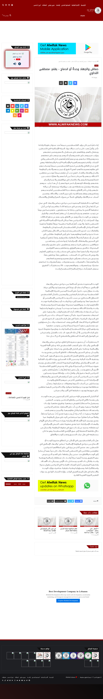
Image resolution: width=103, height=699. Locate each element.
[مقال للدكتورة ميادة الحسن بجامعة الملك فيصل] (68, 521)
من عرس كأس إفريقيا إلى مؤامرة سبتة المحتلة (48, 529)
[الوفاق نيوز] (93, 10)
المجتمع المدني (65, 5)
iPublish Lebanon (70, 677)
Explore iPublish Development (68, 601)
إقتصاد (58, 5)
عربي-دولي (51, 5)
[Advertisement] (51, 26)
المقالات (44, 5)
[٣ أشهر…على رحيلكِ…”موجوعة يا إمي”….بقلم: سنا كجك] (89, 521)
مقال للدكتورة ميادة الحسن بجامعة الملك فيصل (68, 529)
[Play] (19, 63)
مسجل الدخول (87, 551)
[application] (17, 484)
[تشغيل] (27, 484)
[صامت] (12, 484)
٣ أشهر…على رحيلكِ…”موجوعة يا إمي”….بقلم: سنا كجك (91, 530)
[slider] (8, 484)
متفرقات (82, 15)
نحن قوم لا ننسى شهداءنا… (18, 397)
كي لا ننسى (37, 5)
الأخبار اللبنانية (75, 5)
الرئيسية (83, 5)
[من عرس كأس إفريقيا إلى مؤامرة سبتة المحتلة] (47, 521)
